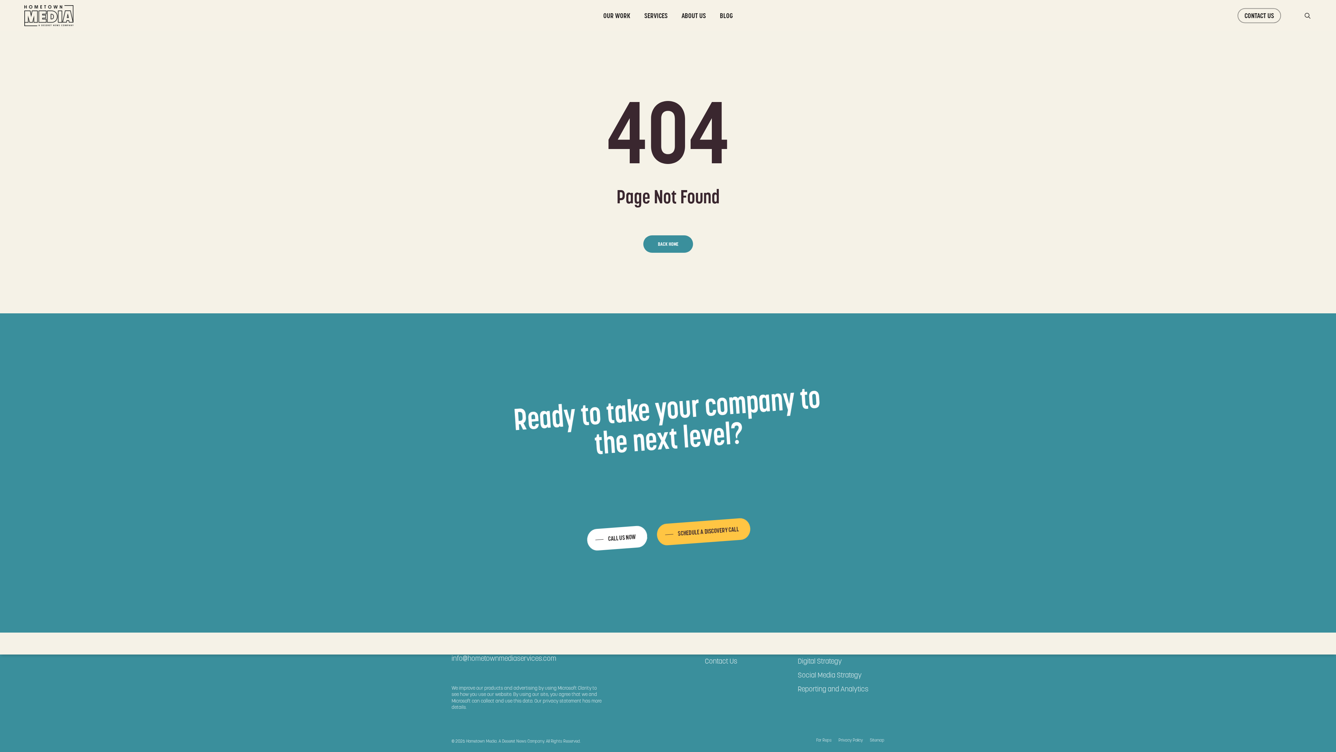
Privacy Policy (850, 740)
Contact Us (721, 661)
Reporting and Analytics (833, 689)
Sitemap (877, 740)
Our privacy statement (557, 701)
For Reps (824, 740)
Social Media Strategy (830, 675)
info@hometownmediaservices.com (504, 658)
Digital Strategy (820, 661)
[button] (617, 538)
